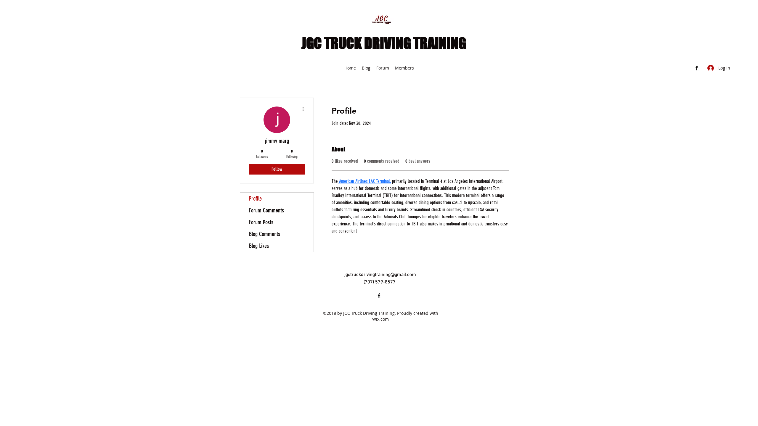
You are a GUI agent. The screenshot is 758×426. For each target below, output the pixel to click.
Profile (255, 198)
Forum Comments (266, 210)
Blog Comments (264, 234)
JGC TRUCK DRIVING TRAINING (383, 43)
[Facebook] (697, 68)
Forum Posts (261, 222)
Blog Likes (259, 245)
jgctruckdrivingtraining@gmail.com (380, 275)
